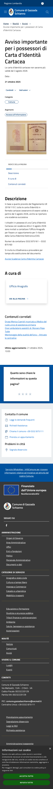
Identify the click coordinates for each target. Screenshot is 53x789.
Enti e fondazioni (14, 551)
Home (6, 23)
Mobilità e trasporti (15, 595)
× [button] (50, 749)
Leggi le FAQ (12, 726)
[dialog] (26, 767)
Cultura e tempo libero (16, 582)
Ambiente (10, 622)
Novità (16, 23)
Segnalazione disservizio (17, 721)
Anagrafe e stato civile (16, 578)
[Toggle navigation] (5, 11)
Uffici (8, 547)
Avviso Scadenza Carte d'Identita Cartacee (24, 258)
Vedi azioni (23, 90)
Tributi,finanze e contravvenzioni (21, 617)
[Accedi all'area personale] (42, 3)
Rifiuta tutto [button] (26, 782)
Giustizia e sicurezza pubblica (19, 613)
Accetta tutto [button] (26, 776)
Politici (9, 555)
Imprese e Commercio (16, 586)
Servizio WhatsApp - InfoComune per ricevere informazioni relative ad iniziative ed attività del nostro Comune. (26, 473)
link (11, 770)
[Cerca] (47, 12)
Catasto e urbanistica (16, 591)
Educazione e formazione (17, 608)
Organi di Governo (14, 538)
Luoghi (9, 665)
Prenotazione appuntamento (19, 717)
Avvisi (25, 23)
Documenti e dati (14, 564)
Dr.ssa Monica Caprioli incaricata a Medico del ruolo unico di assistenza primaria (26, 323)
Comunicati (11, 648)
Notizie (9, 644)
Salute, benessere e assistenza (20, 626)
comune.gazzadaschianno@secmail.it (24, 701)
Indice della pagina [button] (17, 164)
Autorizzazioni (12, 630)
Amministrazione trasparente (19, 743)
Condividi (10, 90)
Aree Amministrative (16, 542)
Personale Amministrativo (18, 560)
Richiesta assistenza (15, 730)
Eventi (9, 669)
